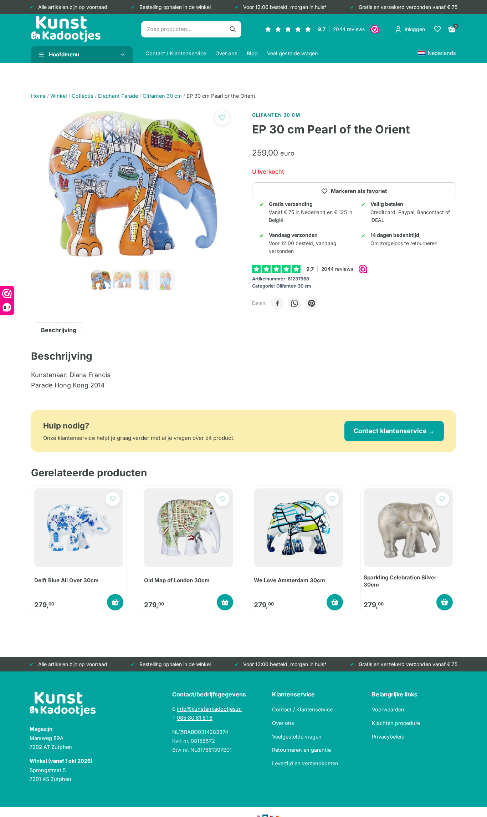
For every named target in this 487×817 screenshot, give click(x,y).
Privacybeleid (388, 737)
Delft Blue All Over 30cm (66, 580)
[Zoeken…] (233, 29)
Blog (252, 53)
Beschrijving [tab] (58, 330)
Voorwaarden (388, 709)
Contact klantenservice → (394, 431)
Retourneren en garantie (301, 750)
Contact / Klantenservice (175, 53)
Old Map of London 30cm (177, 580)
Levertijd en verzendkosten (305, 763)
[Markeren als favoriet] (222, 118)
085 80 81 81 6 (194, 718)
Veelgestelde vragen (297, 737)
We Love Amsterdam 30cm (289, 580)
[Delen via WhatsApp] (294, 303)
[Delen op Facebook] (277, 303)
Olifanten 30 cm (293, 286)
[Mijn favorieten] (437, 29)
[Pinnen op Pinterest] (311, 303)
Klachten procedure (396, 723)
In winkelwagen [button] (115, 602)
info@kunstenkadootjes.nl (209, 709)
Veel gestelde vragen (292, 53)
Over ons (226, 53)
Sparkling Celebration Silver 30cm (400, 581)
